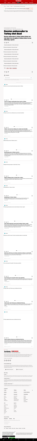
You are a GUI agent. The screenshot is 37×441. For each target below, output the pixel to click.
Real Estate (15, 398)
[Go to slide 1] (14, 126)
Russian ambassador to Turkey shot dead (19, 6)
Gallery (5, 392)
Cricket (15, 410)
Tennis (15, 408)
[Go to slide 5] (18, 250)
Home (5, 6)
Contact (10, 418)
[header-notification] (32, 1)
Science (25, 400)
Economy (15, 394)
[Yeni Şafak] (18, 0)
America (5, 397)
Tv (4, 413)
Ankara (11, 6)
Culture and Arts (6, 408)
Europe (5, 399)
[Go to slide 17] (22, 300)
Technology (26, 394)
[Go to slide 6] (17, 300)
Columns (15, 392)
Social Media (25, 401)
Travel (5, 412)
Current (5, 409)
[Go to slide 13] (20, 300)
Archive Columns (27, 392)
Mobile (25, 398)
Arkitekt (20, 428)
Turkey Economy (16, 399)
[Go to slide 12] (19, 126)
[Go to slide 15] (21, 300)
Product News (26, 399)
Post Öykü (23, 428)
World (5, 394)
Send (31, 77)
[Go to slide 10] (18, 126)
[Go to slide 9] (20, 250)
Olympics (15, 411)
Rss (14, 418)
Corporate (6, 418)
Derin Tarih (13, 428)
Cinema (5, 407)
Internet (25, 397)
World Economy (16, 400)
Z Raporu (7, 428)
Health (5, 410)
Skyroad (17, 428)
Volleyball (15, 407)
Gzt (4, 428)
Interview (5, 411)
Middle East (5, 400)
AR (14, 351)
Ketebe (10, 428)
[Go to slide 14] (20, 126)
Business (15, 397)
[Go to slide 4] (16, 300)
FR (15, 351)
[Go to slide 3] (15, 126)
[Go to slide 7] (19, 250)
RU (16, 351)
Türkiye (8, 6)
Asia (4, 398)
